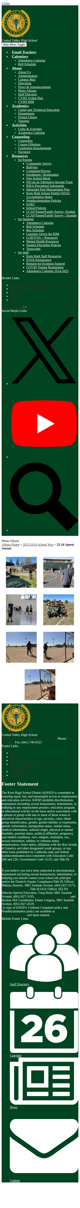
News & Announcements (34, 87)
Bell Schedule (27, 64)
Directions (24, 83)
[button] (20, 56)
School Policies (36, 208)
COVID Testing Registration (45, 267)
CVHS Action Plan (30, 98)
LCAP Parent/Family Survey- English (50, 211)
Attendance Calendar (31, 60)
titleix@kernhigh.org (15, 889)
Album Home (10, 544)
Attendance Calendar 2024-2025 (47, 271)
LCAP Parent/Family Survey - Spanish (51, 215)
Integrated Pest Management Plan (48, 189)
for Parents (25, 160)
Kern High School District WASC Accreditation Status (48, 195)
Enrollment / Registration (42, 174)
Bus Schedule (35, 230)
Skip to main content (15, 7)
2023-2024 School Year (38, 544)
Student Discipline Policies (43, 245)
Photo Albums (27, 90)
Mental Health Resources (42, 241)
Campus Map (26, 79)
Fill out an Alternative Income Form (49, 182)
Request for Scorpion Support (45, 263)
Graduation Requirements (34, 148)
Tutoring (23, 121)
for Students (26, 219)
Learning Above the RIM (42, 234)
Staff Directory (27, 94)
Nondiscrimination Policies (43, 200)
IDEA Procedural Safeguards (45, 186)
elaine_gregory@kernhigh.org (54, 904)
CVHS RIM (26, 102)
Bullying (32, 167)
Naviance (24, 152)
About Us (24, 72)
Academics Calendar (31, 132)
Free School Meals (38, 178)
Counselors (25, 140)
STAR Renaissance (38, 260)
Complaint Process (38, 171)
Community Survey (39, 163)
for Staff (23, 252)
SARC (30, 204)
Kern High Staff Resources (43, 256)
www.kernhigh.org (14, 915)
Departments (26, 113)
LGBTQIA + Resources (42, 237)
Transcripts (33, 249)
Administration (27, 76)
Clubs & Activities (30, 129)
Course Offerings (29, 144)
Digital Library (27, 117)
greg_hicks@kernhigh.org (52, 896)
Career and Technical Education (38, 110)
